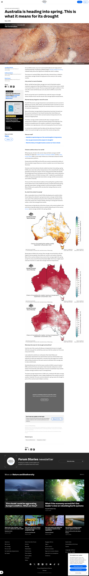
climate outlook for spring (56, 69)
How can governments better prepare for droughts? (39, 140)
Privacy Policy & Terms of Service (44, 568)
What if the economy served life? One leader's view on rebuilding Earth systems (64, 504)
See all (82, 474)
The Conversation (11, 26)
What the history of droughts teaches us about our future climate (43, 142)
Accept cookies (44, 399)
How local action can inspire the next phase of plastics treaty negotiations (53, 529)
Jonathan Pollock (9, 67)
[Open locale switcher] (1, 572)
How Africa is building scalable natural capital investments (73, 528)
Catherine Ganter (9, 72)
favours (27, 209)
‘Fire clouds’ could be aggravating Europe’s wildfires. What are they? (21, 504)
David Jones (7, 78)
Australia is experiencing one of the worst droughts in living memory (44, 137)
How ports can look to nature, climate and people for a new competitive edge (32, 529)
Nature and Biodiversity (12, 8)
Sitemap (44, 570)
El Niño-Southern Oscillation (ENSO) (46, 154)
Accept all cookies (78, 569)
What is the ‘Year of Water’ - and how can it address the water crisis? (14, 528)
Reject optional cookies (78, 566)
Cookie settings (78, 572)
